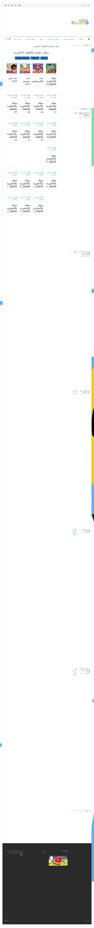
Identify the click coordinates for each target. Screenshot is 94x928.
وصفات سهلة (17, 39)
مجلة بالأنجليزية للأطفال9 (51, 133)
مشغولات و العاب (30, 39)
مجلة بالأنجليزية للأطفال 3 (12, 208)
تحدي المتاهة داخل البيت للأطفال (85, 391)
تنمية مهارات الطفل (69, 39)
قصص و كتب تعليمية (53, 39)
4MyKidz (6, 920)
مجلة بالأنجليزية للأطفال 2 (25, 208)
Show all (44, 58)
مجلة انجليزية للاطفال (22, 58)
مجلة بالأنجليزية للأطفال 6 (25, 183)
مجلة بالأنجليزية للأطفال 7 (12, 183)
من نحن (84, 5)
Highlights (35, 58)
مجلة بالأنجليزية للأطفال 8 (51, 158)
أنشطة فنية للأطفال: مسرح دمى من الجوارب (84, 670)
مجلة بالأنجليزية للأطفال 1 (38, 208)
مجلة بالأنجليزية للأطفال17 (51, 81)
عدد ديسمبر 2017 (26, 81)
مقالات (81, 39)
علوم (41, 39)
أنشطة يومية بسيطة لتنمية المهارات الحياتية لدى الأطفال (84, 114)
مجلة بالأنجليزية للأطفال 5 (38, 183)
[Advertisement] (36, 21)
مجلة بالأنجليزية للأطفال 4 (51, 183)
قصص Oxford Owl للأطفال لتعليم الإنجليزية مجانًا (84, 253)
